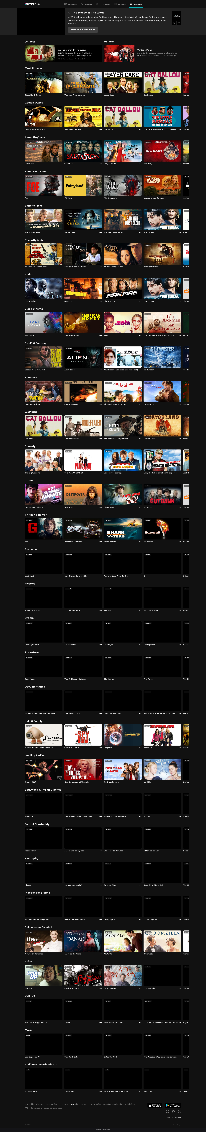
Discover (88, 4)
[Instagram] (167, 1111)
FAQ (26, 1108)
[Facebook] (173, 1111)
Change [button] (178, 1117)
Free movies (105, 4)
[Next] (181, 82)
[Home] (32, 4)
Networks (138, 4)
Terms (83, 1104)
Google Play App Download (173, 1106)
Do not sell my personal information (46, 1108)
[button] (83, 30)
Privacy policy (95, 1104)
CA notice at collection (113, 1104)
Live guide (72, 4)
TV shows (122, 4)
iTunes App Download (155, 1106)
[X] (179, 1111)
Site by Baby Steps (174, 1125)
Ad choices (130, 1104)
